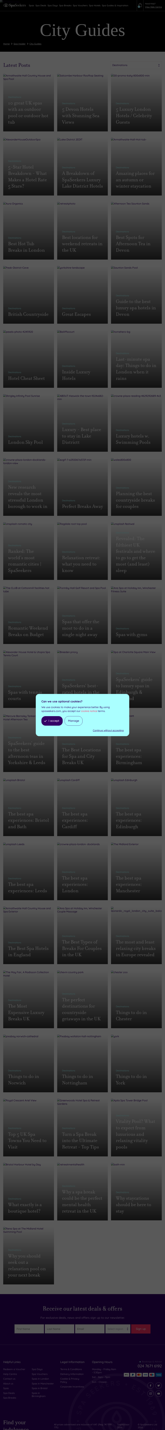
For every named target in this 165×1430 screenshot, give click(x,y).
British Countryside (28, 314)
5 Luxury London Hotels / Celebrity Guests (134, 115)
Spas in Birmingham (39, 1395)
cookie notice (89, 711)
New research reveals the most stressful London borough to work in (27, 497)
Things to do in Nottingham (77, 1079)
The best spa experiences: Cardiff (75, 820)
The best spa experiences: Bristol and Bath (28, 820)
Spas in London (40, 1378)
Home (6, 43)
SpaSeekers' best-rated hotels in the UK (80, 692)
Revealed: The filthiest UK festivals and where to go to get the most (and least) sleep (135, 554)
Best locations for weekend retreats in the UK (82, 243)
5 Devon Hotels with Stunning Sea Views (80, 115)
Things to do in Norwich (23, 1079)
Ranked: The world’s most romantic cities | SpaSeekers (24, 561)
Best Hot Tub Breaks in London (26, 247)
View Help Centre (153, 7)
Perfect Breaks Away (82, 506)
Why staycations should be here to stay (133, 1204)
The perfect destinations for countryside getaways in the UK (81, 1009)
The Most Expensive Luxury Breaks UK (26, 1012)
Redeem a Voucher (14, 1369)
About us (8, 1383)
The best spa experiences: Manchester (129, 884)
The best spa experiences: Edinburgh (129, 820)
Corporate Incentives (72, 1386)
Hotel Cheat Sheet (26, 378)
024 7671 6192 (150, 1365)
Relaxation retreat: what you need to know (81, 564)
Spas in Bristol (40, 1388)
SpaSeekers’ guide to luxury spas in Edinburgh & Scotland (134, 689)
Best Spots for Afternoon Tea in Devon (133, 243)
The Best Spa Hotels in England (28, 951)
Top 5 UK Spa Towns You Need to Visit (27, 1140)
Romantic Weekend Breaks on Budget (28, 631)
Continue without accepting (108, 730)
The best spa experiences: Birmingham (129, 756)
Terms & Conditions (71, 1369)
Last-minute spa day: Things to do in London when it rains (136, 368)
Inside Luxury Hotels (76, 375)
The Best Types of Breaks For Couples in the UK (82, 948)
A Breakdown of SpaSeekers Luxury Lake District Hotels (82, 179)
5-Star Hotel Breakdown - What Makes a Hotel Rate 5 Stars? (27, 176)
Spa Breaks (9, 1397)
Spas (6, 1388)
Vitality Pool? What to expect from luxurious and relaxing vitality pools (135, 1134)
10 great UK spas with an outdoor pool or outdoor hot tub (28, 112)
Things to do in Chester (131, 1015)
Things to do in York (131, 1079)
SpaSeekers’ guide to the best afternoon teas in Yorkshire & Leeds (26, 753)
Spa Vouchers (40, 1374)
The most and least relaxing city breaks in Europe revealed (136, 948)
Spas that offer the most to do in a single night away (80, 628)
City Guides (35, 43)
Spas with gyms (131, 634)
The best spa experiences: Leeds (27, 887)
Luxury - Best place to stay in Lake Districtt (81, 435)
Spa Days (37, 1369)
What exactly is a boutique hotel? (25, 1207)
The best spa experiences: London (75, 884)
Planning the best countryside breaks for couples (135, 500)
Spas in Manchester (43, 1383)
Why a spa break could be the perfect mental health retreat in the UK (82, 1201)
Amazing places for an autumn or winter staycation (135, 179)
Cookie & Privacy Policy (69, 1380)
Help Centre (10, 1374)
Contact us (9, 1378)
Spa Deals (9, 1393)
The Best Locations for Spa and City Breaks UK (81, 756)
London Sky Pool (25, 442)
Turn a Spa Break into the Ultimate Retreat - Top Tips (80, 1140)
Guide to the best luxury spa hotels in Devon (136, 307)
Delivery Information (72, 1374)
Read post (19, 128)
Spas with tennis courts (25, 695)
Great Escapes (76, 314)
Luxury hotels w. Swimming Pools (133, 439)
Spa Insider (20, 43)
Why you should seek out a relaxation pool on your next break (27, 1265)
